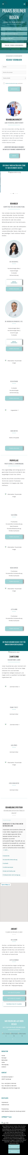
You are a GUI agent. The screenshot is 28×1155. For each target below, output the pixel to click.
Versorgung (5, 1064)
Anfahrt (4, 1066)
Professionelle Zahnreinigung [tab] (11, 875)
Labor (3, 1061)
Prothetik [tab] (5, 863)
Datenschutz (5, 1104)
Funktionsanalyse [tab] (8, 867)
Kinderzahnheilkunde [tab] (9, 871)
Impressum (5, 1101)
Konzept (4, 1057)
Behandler (5, 1059)
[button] (10, 193)
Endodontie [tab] (6, 856)
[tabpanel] (14, 838)
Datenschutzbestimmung (11, 83)
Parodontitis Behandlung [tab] (10, 859)
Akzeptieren (14, 1146)
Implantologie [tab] (7, 820)
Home (3, 1055)
